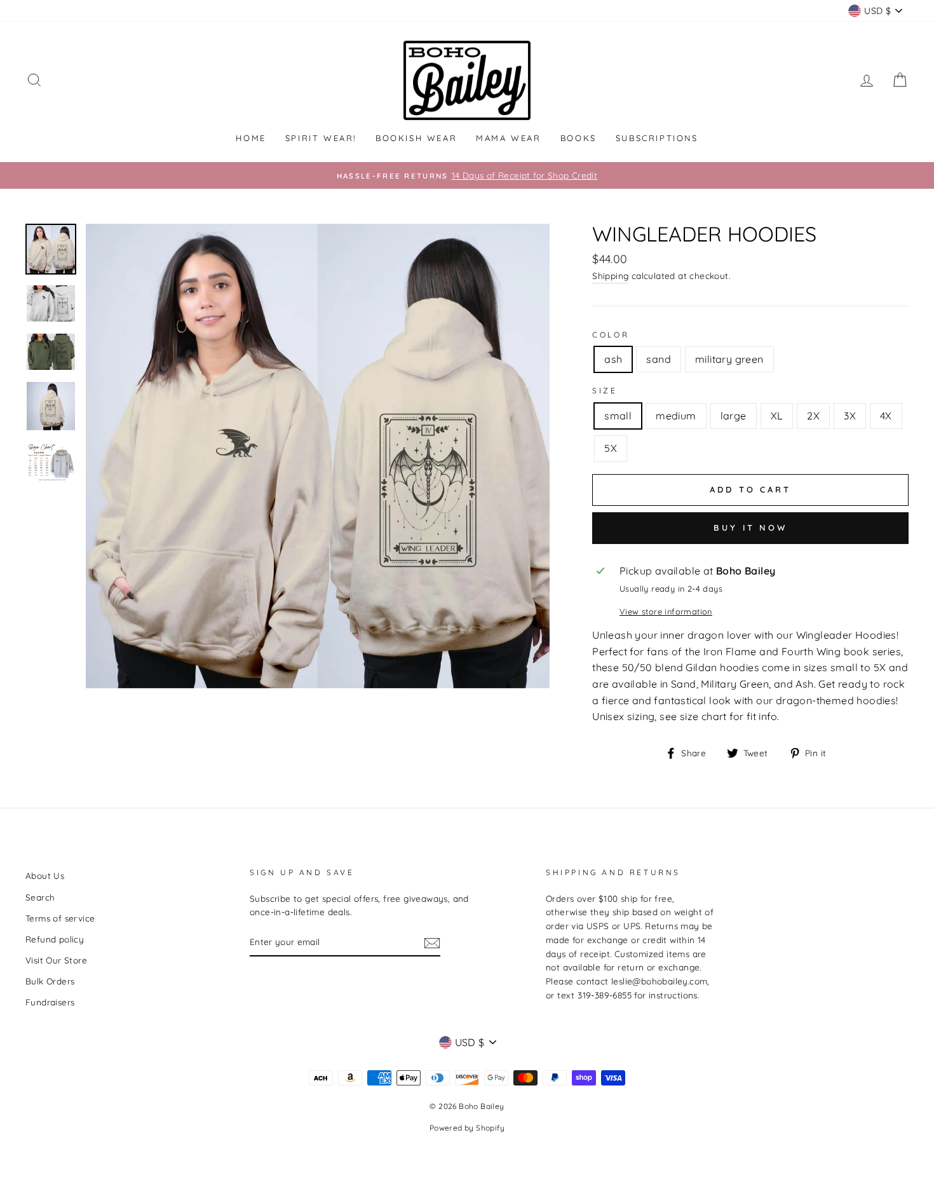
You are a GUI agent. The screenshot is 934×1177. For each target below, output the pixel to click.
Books (578, 138)
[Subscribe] (432, 942)
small (618, 415)
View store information (665, 611)
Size (604, 390)
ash (613, 359)
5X (610, 448)
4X (886, 415)
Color (610, 334)
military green (729, 359)
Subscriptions (657, 138)
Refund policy (54, 939)
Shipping (610, 275)
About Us (44, 875)
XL (777, 415)
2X (813, 415)
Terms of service (60, 918)
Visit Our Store (56, 960)
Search (40, 897)
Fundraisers (49, 1002)
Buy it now (750, 527)
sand (658, 359)
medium (676, 415)
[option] (467, 175)
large (734, 415)
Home (251, 138)
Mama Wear (508, 138)
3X (850, 415)
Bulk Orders (49, 981)
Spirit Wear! (320, 138)
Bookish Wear (416, 138)
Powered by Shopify (467, 1128)
